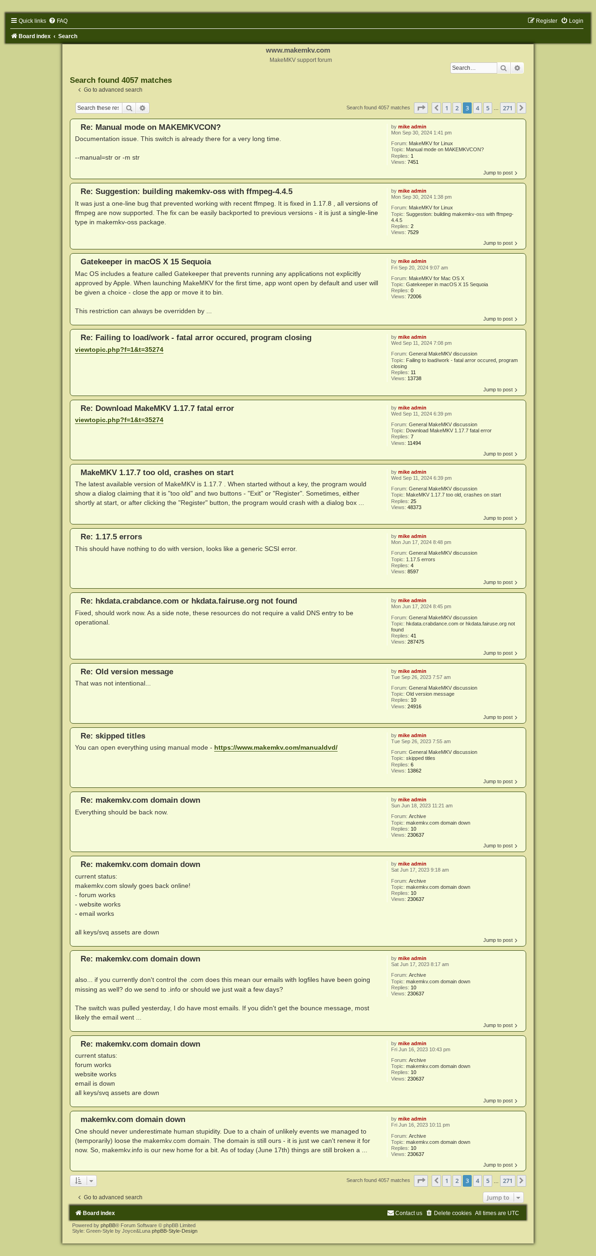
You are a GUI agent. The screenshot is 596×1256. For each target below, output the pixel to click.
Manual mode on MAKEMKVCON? (445, 149)
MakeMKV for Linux (431, 143)
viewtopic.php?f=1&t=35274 (119, 349)
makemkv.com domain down (438, 823)
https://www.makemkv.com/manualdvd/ (276, 747)
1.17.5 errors (420, 559)
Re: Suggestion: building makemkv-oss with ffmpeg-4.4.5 (186, 191)
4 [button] (477, 108)
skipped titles (420, 758)
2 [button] (457, 108)
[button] (421, 108)
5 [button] (487, 108)
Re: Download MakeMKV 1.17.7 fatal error (157, 408)
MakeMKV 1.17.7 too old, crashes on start (453, 494)
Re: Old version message (127, 671)
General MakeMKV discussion (443, 353)
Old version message (430, 694)
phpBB (108, 1225)
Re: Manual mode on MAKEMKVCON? (151, 127)
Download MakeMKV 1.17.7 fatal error (449, 430)
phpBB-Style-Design (174, 1231)
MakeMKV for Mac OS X (436, 278)
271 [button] (508, 108)
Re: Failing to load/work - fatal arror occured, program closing (196, 337)
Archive (417, 816)
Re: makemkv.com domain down (140, 800)
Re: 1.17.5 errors (111, 536)
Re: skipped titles (113, 736)
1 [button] (446, 108)
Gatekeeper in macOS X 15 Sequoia (447, 284)
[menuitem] (58, 21)
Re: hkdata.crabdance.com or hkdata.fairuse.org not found (189, 601)
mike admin (412, 126)
